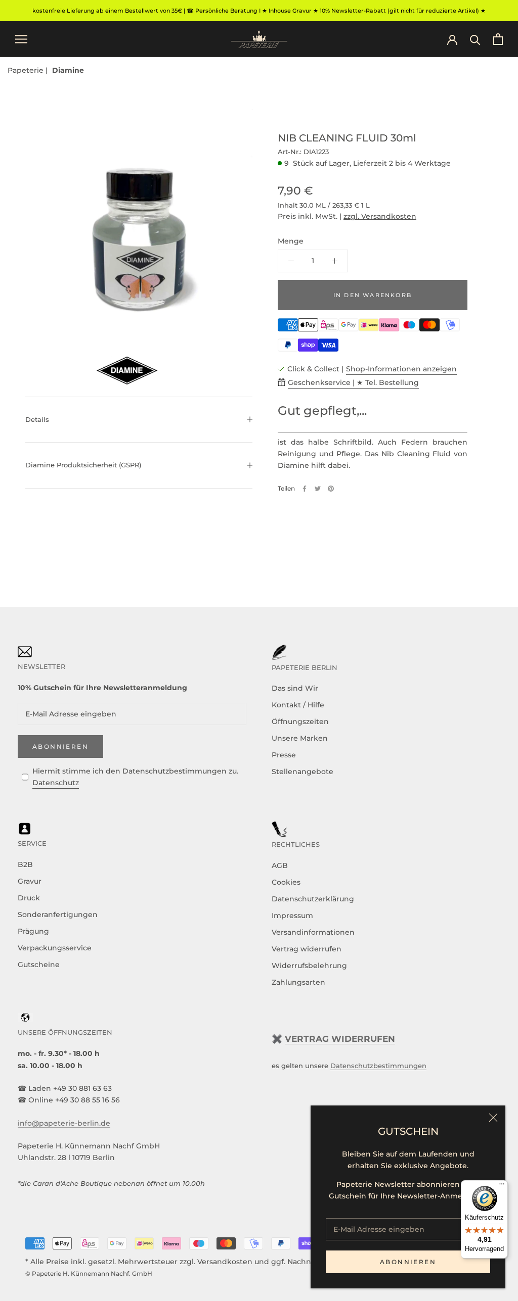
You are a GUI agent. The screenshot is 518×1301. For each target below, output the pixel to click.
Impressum (292, 915)
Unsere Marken (300, 738)
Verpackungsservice (55, 947)
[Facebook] (304, 489)
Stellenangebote (302, 771)
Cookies (286, 882)
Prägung (33, 931)
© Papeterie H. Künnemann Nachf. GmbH (88, 1273)
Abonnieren (408, 1262)
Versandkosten (224, 1261)
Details (37, 419)
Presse (284, 754)
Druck (29, 897)
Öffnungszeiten (300, 721)
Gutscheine (39, 964)
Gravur (29, 881)
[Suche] (475, 39)
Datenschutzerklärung (313, 898)
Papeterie (27, 70)
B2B (25, 864)
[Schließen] (493, 1117)
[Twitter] (318, 489)
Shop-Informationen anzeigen (401, 368)
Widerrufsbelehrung (309, 965)
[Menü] (502, 1186)
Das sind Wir (295, 688)
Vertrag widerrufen (306, 948)
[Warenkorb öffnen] (498, 39)
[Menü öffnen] (21, 39)
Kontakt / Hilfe (298, 704)
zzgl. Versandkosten (379, 216)
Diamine (68, 70)
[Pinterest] (331, 489)
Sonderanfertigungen (58, 914)
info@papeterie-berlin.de (64, 1123)
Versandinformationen (313, 932)
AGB (280, 865)
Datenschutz (55, 782)
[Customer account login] (452, 39)
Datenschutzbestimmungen (378, 1066)
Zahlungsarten (298, 982)
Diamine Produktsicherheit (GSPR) (83, 465)
